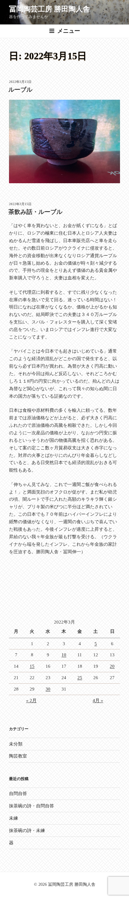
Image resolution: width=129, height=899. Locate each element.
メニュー (68, 31)
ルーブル (20, 89)
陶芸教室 (18, 756)
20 (112, 666)
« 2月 (31, 700)
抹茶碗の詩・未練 (27, 830)
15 (32, 666)
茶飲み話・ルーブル (35, 211)
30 (48, 689)
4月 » (98, 700)
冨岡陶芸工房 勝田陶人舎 (49, 9)
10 (64, 654)
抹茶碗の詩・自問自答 (31, 805)
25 (79, 677)
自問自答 (18, 793)
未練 (13, 818)
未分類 (15, 744)
